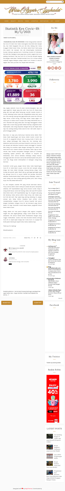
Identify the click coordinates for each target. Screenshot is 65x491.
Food (27, 21)
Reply (10, 254)
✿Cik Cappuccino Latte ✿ (16, 248)
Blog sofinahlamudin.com (54, 267)
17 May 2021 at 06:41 (13, 259)
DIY (52, 21)
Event (57, 21)
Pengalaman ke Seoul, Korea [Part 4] (54, 224)
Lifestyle (34, 21)
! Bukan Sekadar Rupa (54, 290)
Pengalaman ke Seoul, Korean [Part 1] (54, 220)
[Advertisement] (54, 125)
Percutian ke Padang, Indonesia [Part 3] (54, 204)
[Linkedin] (40, 238)
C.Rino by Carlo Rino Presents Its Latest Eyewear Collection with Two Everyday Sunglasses (54, 251)
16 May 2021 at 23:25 (13, 249)
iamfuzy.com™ (52, 246)
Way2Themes (28, 488)
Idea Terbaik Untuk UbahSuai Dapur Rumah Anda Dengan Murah (54, 283)
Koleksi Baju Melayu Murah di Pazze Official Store (54, 293)
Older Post (38, 302)
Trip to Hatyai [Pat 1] (53, 188)
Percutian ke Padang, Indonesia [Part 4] (54, 200)
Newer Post (6, 302)
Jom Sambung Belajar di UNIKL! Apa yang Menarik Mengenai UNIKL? (54, 438)
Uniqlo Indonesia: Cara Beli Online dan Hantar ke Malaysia (54, 261)
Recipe (20, 21)
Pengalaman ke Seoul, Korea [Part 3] (54, 228)
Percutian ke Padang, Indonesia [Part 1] (54, 208)
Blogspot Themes (47, 488)
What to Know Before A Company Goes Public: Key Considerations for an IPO (54, 272)
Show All (60, 298)
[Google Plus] (35, 238)
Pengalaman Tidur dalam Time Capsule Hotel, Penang (54, 216)
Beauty (13, 21)
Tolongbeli (51, 258)
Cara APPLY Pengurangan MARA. (58, 456)
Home (7, 21)
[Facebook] (32, 238)
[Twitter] (37, 238)
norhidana (12, 258)
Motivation (44, 21)
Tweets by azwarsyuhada (54, 362)
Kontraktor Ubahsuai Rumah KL (54, 279)
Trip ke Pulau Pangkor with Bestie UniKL (54, 193)
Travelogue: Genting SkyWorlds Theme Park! (54, 197)
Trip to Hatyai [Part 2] (54, 190)
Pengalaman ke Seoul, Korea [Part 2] (54, 231)
